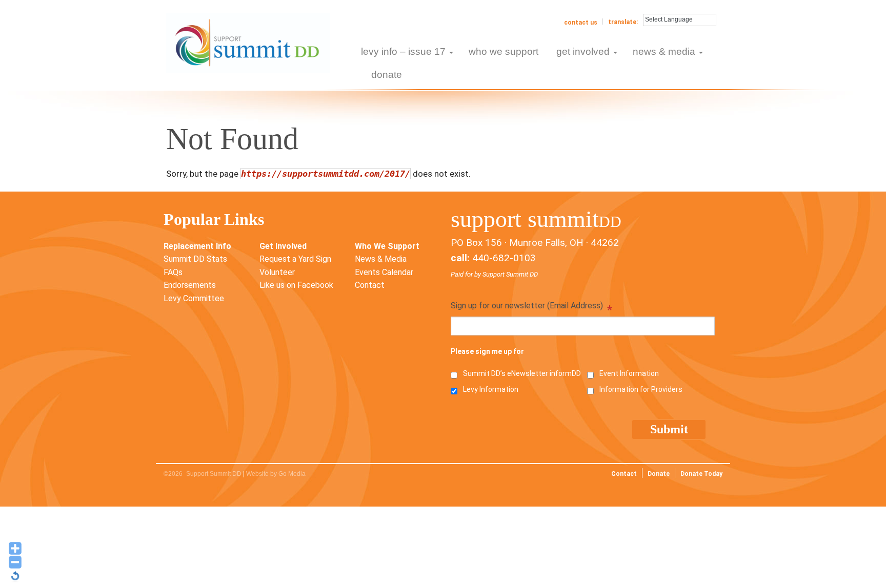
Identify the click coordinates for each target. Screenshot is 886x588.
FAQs (173, 272)
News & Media (381, 259)
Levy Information (490, 389)
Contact (370, 285)
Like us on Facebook (296, 285)
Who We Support (387, 246)
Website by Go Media (276, 473)
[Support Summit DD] (248, 42)
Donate (659, 473)
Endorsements (190, 285)
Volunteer (277, 272)
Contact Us (580, 22)
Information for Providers (640, 389)
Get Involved (283, 246)
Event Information (629, 373)
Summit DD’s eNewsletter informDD (522, 373)
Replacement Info (197, 246)
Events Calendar (384, 272)
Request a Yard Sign (295, 259)
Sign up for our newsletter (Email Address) (531, 306)
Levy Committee (194, 298)
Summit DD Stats (195, 259)
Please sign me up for (487, 351)
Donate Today (701, 473)
